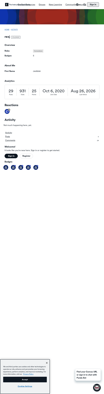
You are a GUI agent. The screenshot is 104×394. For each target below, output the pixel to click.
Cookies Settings (25, 386)
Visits (22, 94)
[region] (25, 376)
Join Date (53, 94)
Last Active (83, 94)
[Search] (84, 4)
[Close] (47, 363)
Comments (52, 140)
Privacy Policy (28, 374)
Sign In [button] (11, 156)
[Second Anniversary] (13, 167)
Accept (25, 380)
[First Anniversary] (5, 167)
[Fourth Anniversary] (28, 167)
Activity (8, 133)
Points (34, 94)
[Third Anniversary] (20, 167)
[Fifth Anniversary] (35, 167)
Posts (11, 94)
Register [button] (26, 156)
